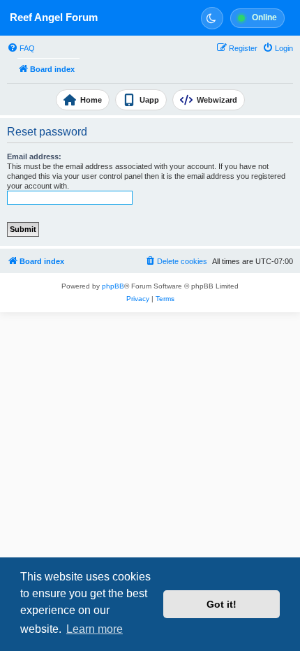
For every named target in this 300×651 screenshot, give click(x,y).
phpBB (113, 286)
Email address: (34, 156)
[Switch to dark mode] (212, 18)
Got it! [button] (222, 604)
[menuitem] (21, 48)
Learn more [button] (94, 629)
